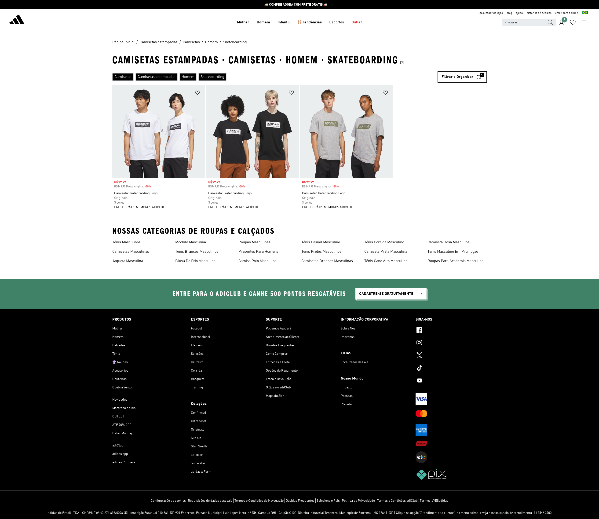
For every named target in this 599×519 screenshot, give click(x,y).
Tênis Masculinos (126, 242)
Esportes (336, 22)
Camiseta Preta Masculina (385, 252)
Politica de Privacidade (358, 500)
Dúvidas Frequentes (300, 500)
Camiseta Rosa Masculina (448, 242)
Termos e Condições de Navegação (259, 500)
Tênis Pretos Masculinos (321, 252)
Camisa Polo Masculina (257, 261)
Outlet (356, 22)
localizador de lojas (491, 13)
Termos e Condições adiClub (397, 500)
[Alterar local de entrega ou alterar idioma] (585, 13)
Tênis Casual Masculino (320, 242)
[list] (275, 77)
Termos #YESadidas (434, 500)
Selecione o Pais (328, 500)
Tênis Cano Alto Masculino (385, 261)
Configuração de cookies (168, 500)
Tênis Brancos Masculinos (196, 252)
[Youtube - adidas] (451, 381)
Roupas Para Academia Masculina (455, 261)
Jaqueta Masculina (127, 261)
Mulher (243, 22)
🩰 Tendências (309, 22)
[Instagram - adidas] (451, 343)
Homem (263, 22)
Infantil (284, 22)
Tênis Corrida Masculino (384, 242)
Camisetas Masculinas (130, 252)
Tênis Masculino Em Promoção (452, 252)
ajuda (519, 13)
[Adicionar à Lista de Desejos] (197, 93)
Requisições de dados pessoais (210, 500)
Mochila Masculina (190, 242)
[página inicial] (16, 20)
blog (509, 13)
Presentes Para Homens (258, 252)
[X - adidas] (451, 356)
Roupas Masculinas (254, 242)
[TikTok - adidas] (451, 368)
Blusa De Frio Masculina (195, 261)
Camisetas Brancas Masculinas (327, 261)
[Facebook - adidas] (451, 330)
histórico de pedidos (539, 13)
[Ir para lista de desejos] (572, 22)
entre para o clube (566, 13)
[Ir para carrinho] (584, 22)
